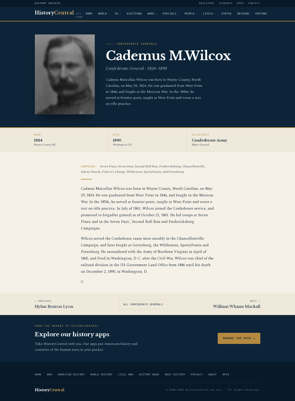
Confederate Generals (137, 43)
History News (149, 374)
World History (102, 374)
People (190, 13)
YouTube (261, 13)
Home (89, 13)
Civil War (125, 374)
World (102, 13)
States (226, 13)
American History (71, 374)
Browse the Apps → (239, 338)
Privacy (197, 374)
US (116, 13)
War (49, 374)
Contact (254, 3)
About (213, 374)
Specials (169, 13)
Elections (134, 13)
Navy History (175, 374)
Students (226, 3)
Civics (208, 13)
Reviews (243, 13)
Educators (207, 3)
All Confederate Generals (143, 304)
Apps (240, 3)
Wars (151, 13)
